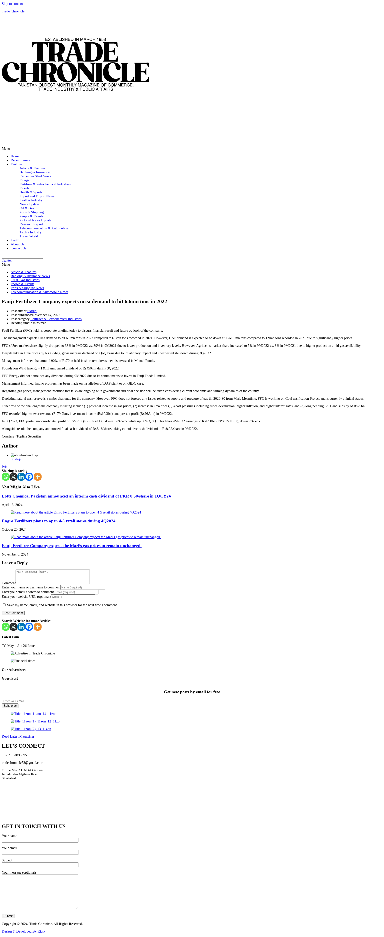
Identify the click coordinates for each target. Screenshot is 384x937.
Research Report (31, 224)
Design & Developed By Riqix (23, 931)
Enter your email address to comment (28, 592)
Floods (24, 188)
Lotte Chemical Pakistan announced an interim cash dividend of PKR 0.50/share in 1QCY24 (86, 496)
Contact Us (18, 248)
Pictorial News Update (35, 220)
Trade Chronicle (13, 11)
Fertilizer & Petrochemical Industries (45, 184)
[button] (192, 149)
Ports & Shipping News (27, 288)
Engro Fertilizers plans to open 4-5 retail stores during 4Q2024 (59, 521)
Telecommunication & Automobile (44, 228)
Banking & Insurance (35, 172)
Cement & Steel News (35, 176)
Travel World (29, 236)
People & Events (31, 216)
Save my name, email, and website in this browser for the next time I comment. (62, 605)
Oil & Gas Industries (25, 280)
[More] (37, 477)
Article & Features (32, 168)
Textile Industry (31, 232)
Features (16, 164)
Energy (25, 180)
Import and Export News (37, 196)
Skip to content (12, 4)
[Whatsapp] (6, 477)
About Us (17, 244)
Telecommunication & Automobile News (39, 292)
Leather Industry (31, 200)
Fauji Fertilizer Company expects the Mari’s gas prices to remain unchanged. (72, 545)
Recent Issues (20, 160)
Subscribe (10, 705)
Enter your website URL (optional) (26, 596)
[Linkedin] (21, 477)
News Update (29, 204)
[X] (13, 477)
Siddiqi (32, 311)
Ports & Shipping (32, 212)
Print (5, 467)
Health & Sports (31, 192)
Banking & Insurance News (30, 276)
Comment (9, 583)
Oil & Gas (27, 208)
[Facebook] (29, 477)
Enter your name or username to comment (31, 587)
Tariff (14, 240)
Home (15, 156)
